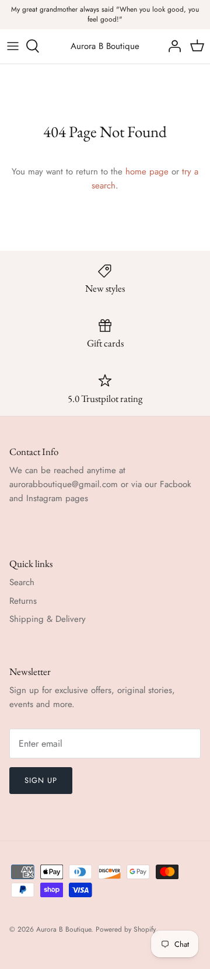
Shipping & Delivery (47, 619)
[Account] (171, 46)
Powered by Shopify (126, 929)
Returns (23, 600)
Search (21, 582)
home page (147, 171)
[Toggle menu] (13, 46)
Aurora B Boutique (63, 929)
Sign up (40, 780)
